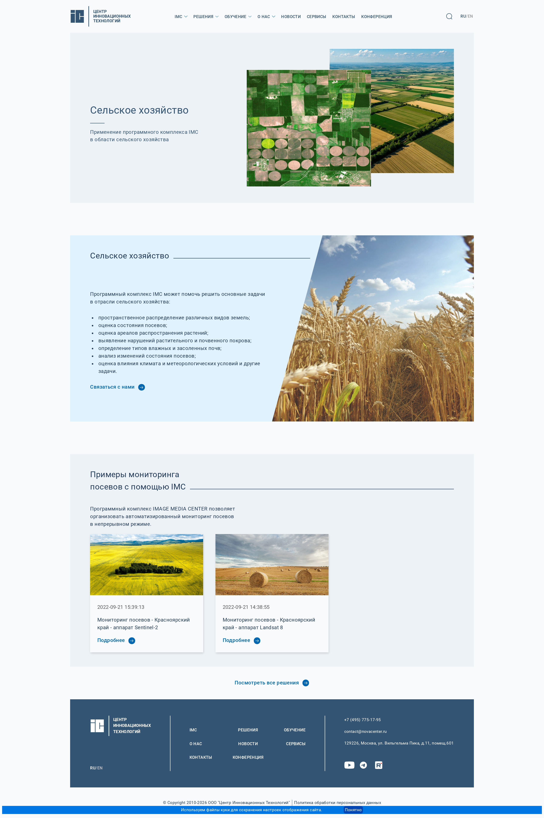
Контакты (343, 16)
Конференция (376, 16)
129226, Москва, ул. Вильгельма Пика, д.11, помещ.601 (399, 743)
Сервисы (316, 16)
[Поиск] (449, 16)
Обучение (235, 16)
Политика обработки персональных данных (337, 802)
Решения (203, 16)
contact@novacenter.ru (365, 731)
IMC (178, 16)
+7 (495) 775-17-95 (362, 719)
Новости (291, 16)
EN (470, 16)
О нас (264, 16)
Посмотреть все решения (267, 683)
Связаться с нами (113, 387)
